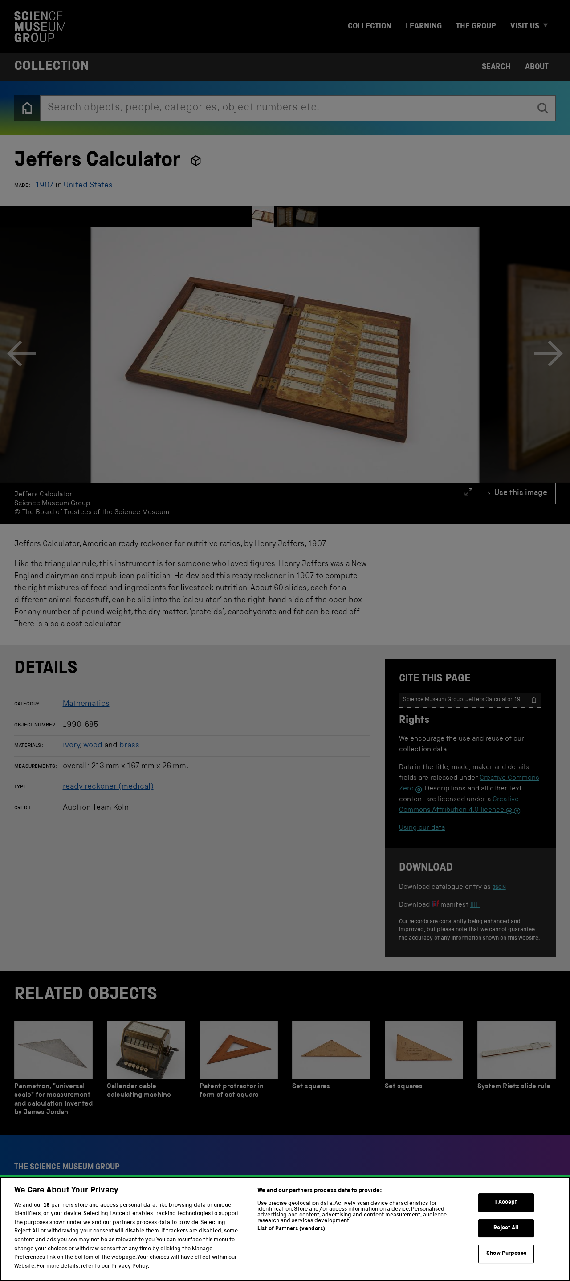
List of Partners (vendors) (291, 1229)
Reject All (506, 1228)
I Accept (506, 1202)
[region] (285, 1229)
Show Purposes (506, 1254)
